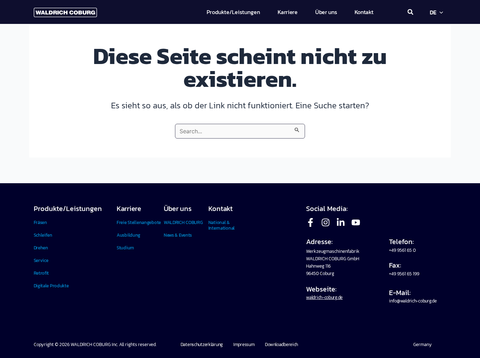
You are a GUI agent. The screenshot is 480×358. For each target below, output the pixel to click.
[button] (410, 12)
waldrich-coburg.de (324, 297)
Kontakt (220, 208)
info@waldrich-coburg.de (412, 301)
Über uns (178, 208)
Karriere (129, 208)
